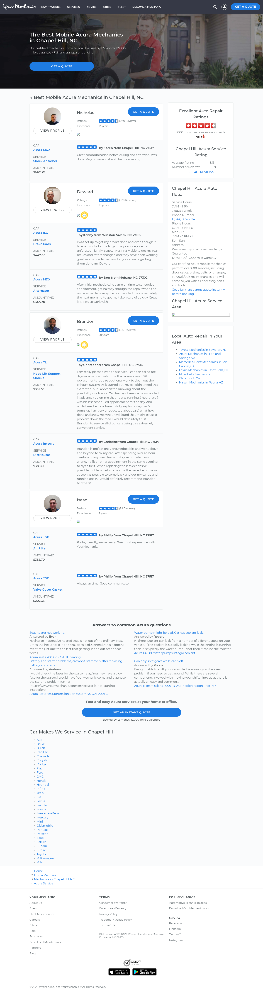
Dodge (42, 764)
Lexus (41, 801)
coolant (190, 653)
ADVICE (91, 7)
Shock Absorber (45, 161)
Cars (32, 931)
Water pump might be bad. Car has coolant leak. (168, 632)
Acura (34, 657)
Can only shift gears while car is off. (158, 661)
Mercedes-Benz (48, 813)
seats (42, 657)
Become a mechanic (146, 6)
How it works (50, 7)
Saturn (41, 842)
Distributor (41, 455)
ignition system (75, 694)
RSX (213, 686)
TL (67, 657)
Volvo (40, 862)
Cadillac (42, 752)
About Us (36, 902)
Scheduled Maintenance (46, 942)
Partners (35, 947)
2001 (101, 694)
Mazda (41, 809)
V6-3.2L (60, 657)
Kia (39, 797)
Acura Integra (43, 443)
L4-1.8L (148, 653)
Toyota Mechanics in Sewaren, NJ (202, 349)
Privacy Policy (108, 914)
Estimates (36, 936)
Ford (40, 772)
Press (33, 908)
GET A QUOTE (245, 6)
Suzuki (41, 850)
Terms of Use (107, 925)
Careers (35, 919)
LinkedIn (175, 929)
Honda (41, 780)
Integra (178, 653)
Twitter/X (175, 934)
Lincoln (42, 805)
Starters (58, 694)
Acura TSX (41, 537)
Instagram (176, 940)
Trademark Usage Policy (115, 919)
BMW (41, 744)
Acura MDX (41, 149)
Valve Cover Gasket (48, 589)
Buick (41, 748)
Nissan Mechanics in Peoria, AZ (201, 382)
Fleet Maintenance (42, 914)
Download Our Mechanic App (188, 908)
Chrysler (42, 760)
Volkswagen (45, 858)
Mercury (42, 817)
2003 (50, 657)
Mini (40, 821)
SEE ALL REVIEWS (201, 172)
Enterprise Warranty (112, 908)
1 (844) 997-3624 (183, 219)
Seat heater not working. (47, 632)
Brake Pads (42, 244)
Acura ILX (40, 232)
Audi (40, 740)
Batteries (45, 694)
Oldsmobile (45, 825)
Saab (40, 838)
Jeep (40, 793)
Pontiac (42, 829)
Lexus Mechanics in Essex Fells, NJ (203, 370)
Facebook (175, 923)
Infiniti (41, 789)
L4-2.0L (177, 686)
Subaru (42, 846)
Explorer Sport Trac (196, 686)
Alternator (41, 290)
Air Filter (40, 548)
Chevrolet (44, 756)
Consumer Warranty (112, 902)
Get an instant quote (131, 712)
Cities (107, 7)
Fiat (39, 768)
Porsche (42, 834)
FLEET (122, 7)
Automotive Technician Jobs (188, 902)
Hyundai (43, 784)
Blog (33, 953)
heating (75, 657)
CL (107, 694)
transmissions (153, 686)
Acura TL (40, 362)
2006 (167, 686)
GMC (40, 776)
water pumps (163, 653)
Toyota (41, 854)
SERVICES (73, 7)
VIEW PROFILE (52, 130)
